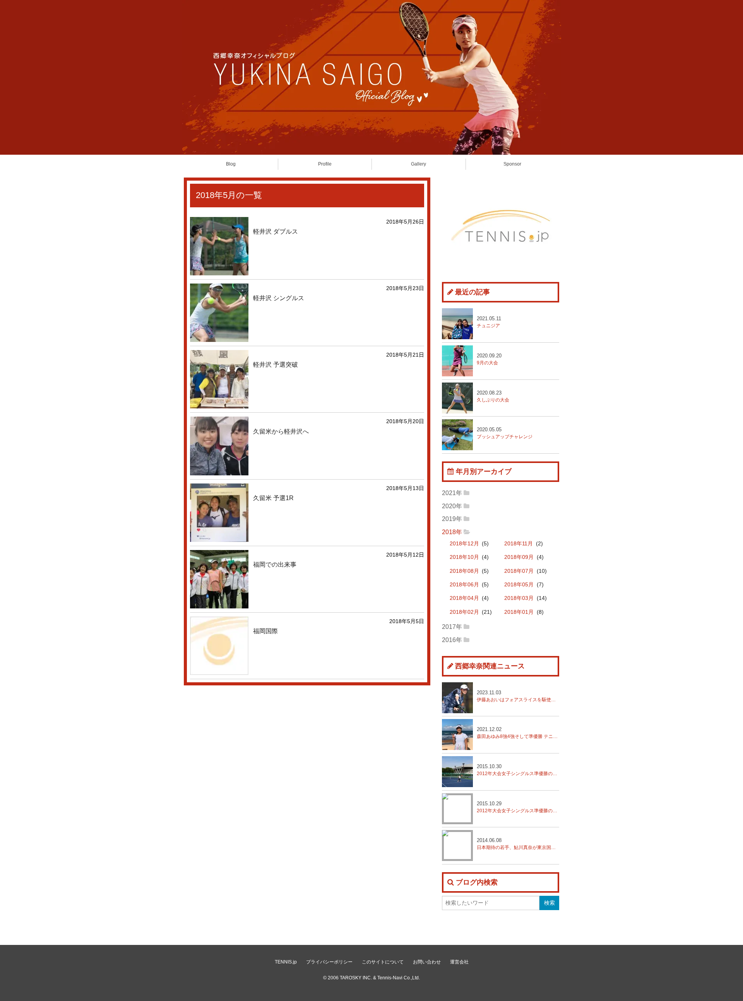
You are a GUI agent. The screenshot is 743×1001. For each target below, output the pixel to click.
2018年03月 (519, 598)
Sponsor (512, 164)
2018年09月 (519, 557)
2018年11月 (518, 544)
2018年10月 (464, 557)
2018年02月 (464, 612)
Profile (325, 164)
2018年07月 (519, 571)
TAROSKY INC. (356, 978)
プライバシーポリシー (329, 962)
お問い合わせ (427, 962)
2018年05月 (519, 585)
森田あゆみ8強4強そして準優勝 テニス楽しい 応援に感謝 (518, 732)
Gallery (418, 164)
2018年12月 (464, 544)
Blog (231, 164)
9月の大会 (489, 359)
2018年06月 (464, 585)
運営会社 (459, 962)
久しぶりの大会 (493, 396)
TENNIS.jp (286, 962)
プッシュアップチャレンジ (504, 433)
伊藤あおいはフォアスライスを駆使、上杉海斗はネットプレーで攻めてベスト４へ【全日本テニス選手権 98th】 (518, 696)
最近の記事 (472, 292)
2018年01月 (519, 612)
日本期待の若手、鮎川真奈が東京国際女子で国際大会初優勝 (518, 843)
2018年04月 (464, 598)
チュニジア (489, 322)
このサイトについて (383, 962)
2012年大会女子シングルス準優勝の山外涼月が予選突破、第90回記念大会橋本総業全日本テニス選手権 (518, 770)
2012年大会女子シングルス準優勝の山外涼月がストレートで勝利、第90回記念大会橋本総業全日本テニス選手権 (518, 807)
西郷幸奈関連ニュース (490, 666)
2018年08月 (464, 571)
